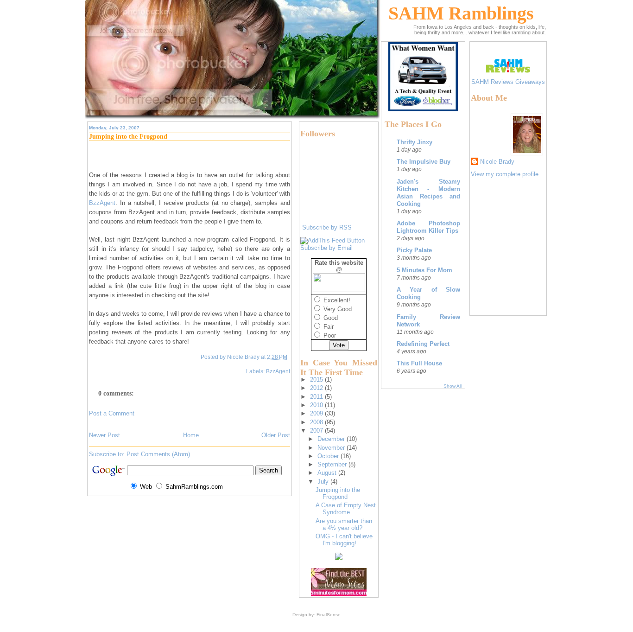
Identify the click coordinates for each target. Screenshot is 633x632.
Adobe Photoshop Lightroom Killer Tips (428, 227)
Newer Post (104, 435)
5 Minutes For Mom (424, 270)
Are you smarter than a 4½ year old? (344, 524)
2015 (317, 379)
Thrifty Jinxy (414, 142)
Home (191, 435)
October (329, 456)
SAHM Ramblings (461, 13)
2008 (317, 422)
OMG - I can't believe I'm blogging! (344, 540)
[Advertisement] (498, 257)
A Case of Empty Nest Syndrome (346, 509)
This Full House (419, 363)
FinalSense (328, 614)
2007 (317, 430)
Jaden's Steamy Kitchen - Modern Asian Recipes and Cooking (428, 192)
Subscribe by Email (326, 247)
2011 (317, 396)
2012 (317, 387)
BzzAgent (278, 371)
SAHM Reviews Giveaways (508, 81)
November (332, 447)
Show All (452, 386)
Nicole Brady (497, 161)
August (327, 472)
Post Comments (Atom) (158, 454)
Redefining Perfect (423, 343)
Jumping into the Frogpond (128, 136)
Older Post (275, 435)
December (332, 438)
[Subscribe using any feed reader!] (332, 240)
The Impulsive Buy (423, 161)
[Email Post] (289, 357)
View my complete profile (504, 174)
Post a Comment (111, 413)
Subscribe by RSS (327, 227)
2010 (317, 405)
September (332, 464)
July (323, 481)
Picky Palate (414, 250)
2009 (317, 413)
